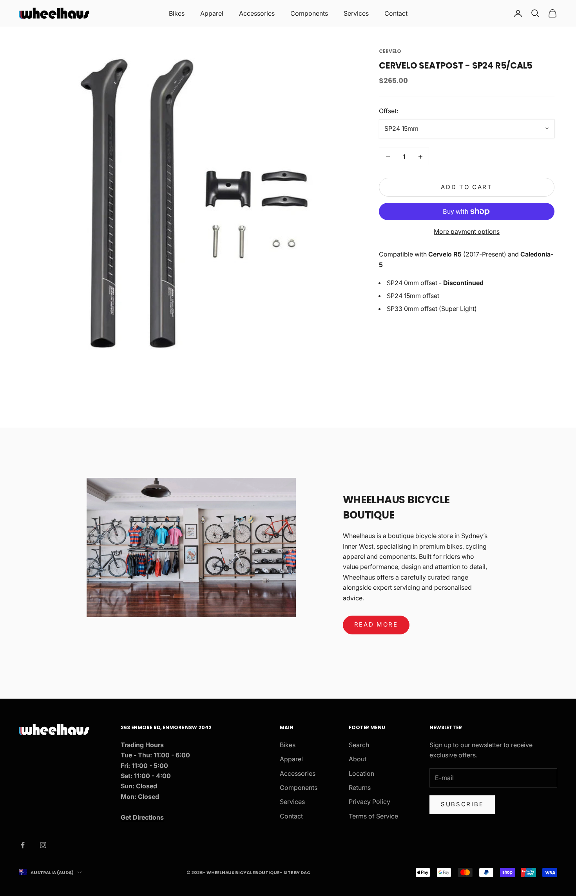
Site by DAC (296, 872)
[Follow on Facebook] (23, 845)
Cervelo (390, 51)
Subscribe (462, 804)
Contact (396, 13)
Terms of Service (373, 816)
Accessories (257, 13)
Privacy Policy (369, 802)
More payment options (467, 231)
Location (361, 773)
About (357, 759)
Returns (360, 787)
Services (356, 13)
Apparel (211, 13)
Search (359, 745)
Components (309, 13)
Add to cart (467, 187)
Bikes (177, 13)
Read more (376, 624)
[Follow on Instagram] (43, 845)
